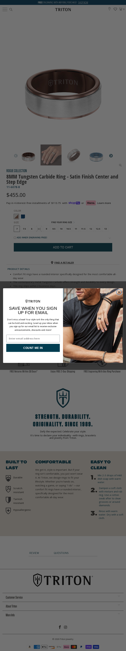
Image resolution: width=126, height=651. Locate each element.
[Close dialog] (119, 292)
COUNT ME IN (33, 348)
